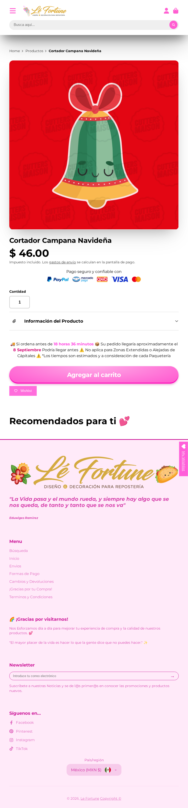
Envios (15, 566)
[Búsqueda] (173, 25)
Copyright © (110, 798)
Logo (45, 11)
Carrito (176, 11)
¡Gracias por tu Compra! (30, 589)
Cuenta (166, 11)
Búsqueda (18, 550)
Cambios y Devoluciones (31, 581)
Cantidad (17, 291)
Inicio (14, 558)
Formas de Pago (24, 573)
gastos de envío (62, 262)
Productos (34, 51)
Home (14, 51)
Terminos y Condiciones (30, 597)
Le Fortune (90, 798)
